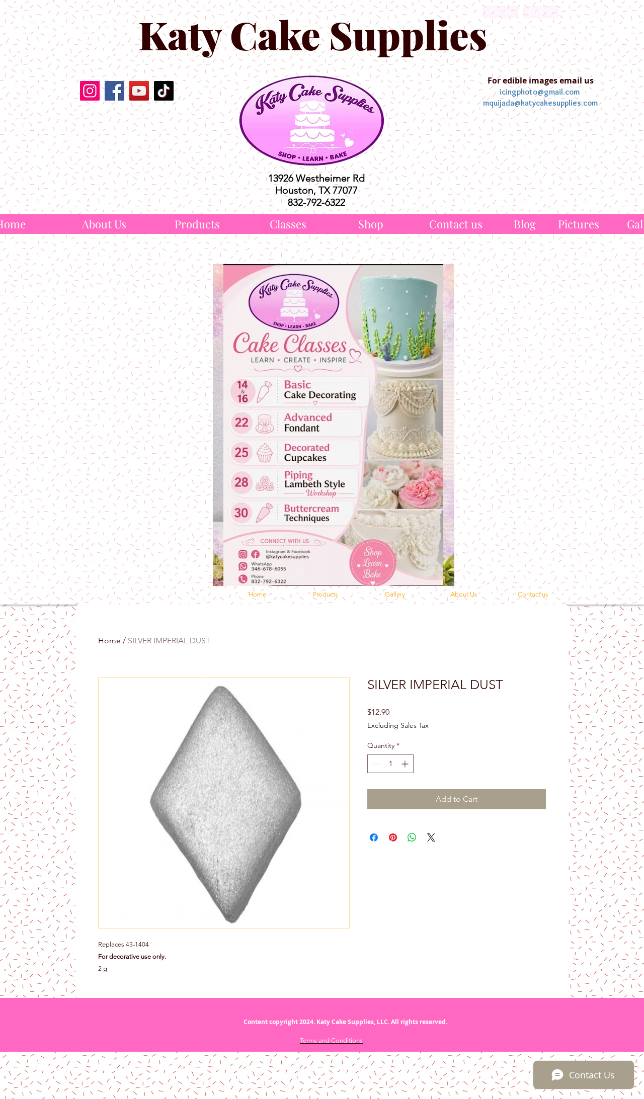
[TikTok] (164, 91)
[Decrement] (375, 764)
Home (109, 640)
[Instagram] (90, 91)
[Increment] (405, 764)
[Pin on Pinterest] (393, 837)
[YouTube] (139, 91)
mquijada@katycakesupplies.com (540, 103)
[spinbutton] (390, 764)
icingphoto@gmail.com (540, 92)
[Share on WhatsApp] (412, 837)
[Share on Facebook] (374, 837)
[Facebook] (114, 91)
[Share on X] (431, 837)
